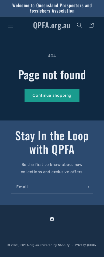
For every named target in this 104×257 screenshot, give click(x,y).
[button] (11, 25)
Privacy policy (86, 245)
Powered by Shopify (55, 245)
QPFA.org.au (30, 245)
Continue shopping (52, 95)
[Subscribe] (87, 187)
